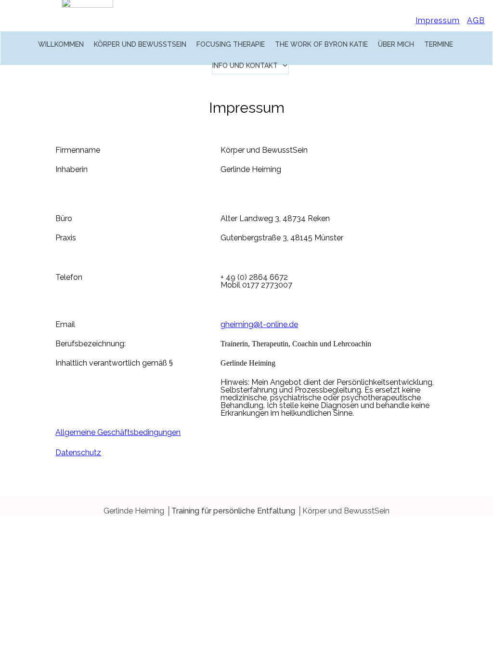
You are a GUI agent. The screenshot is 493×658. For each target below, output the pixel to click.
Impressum (437, 20)
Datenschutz (78, 452)
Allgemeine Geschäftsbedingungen (118, 432)
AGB (476, 20)
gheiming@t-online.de (259, 324)
